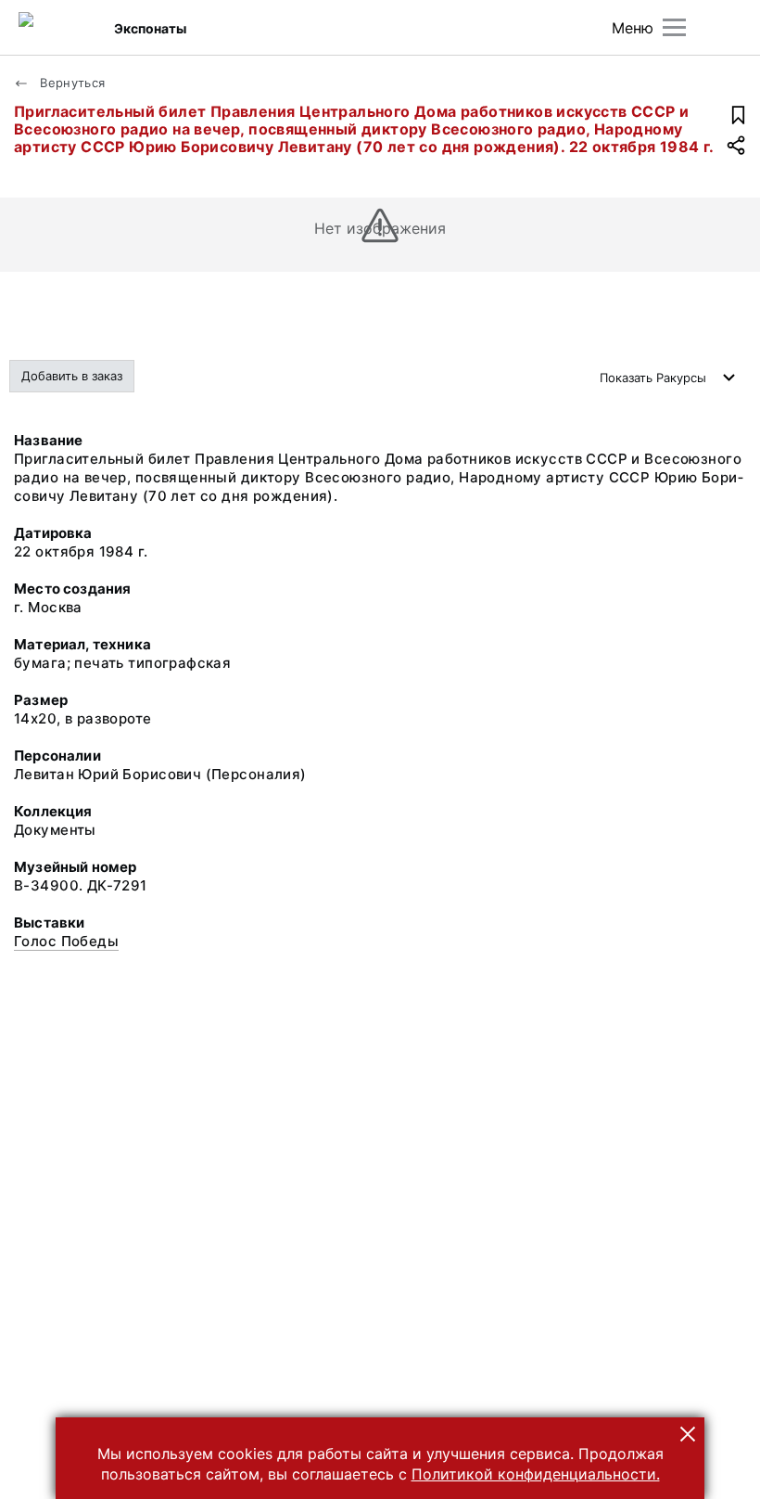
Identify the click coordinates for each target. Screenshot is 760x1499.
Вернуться (71, 82)
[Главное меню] (674, 27)
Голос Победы (66, 941)
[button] (688, 1434)
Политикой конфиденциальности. (536, 1474)
